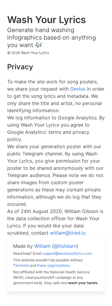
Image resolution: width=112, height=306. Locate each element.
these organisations (53, 265)
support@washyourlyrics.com (67, 253)
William (42, 246)
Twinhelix (21, 265)
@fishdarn (65, 246)
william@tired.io (68, 233)
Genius (77, 89)
